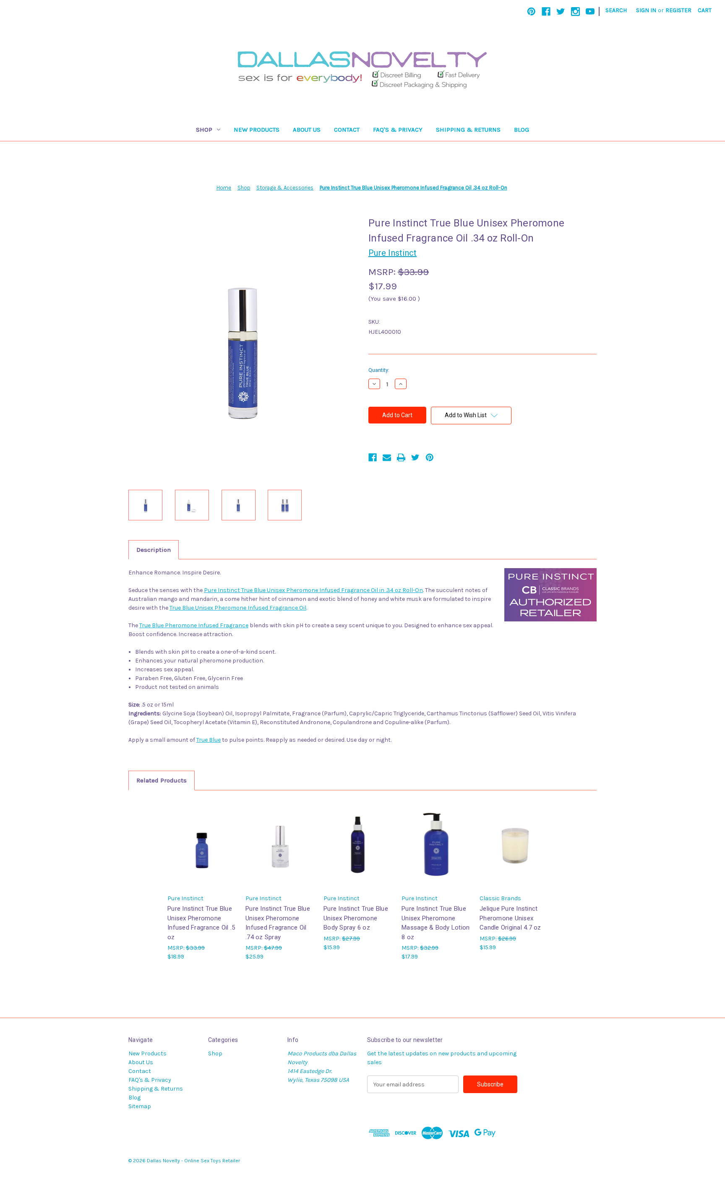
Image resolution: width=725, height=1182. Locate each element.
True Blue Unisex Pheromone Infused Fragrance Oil (238, 607)
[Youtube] (590, 11)
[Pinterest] (531, 11)
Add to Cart (436, 851)
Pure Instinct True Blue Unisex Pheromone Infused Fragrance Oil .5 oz (201, 923)
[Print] (401, 457)
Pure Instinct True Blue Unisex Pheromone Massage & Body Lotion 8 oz (435, 923)
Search (616, 10)
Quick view (202, 844)
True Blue (208, 739)
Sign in (646, 10)
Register (678, 10)
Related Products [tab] (161, 780)
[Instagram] (575, 11)
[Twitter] (560, 11)
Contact (347, 129)
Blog (521, 129)
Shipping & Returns (468, 129)
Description (153, 549)
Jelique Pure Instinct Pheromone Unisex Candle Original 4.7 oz (510, 918)
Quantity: (378, 370)
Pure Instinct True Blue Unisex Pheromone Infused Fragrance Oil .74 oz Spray (277, 923)
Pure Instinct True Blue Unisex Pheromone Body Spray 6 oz (355, 918)
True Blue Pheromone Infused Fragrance (193, 625)
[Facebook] (546, 11)
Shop (204, 129)
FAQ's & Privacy (397, 129)
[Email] (387, 457)
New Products (256, 129)
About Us (307, 129)
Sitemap (139, 1106)
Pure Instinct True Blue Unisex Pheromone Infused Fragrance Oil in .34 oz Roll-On (313, 590)
